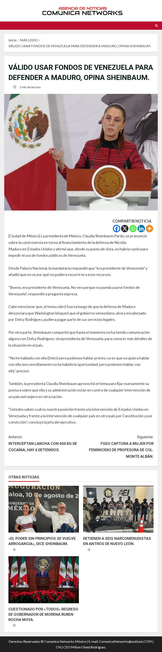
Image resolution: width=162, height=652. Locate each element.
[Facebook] (116, 228)
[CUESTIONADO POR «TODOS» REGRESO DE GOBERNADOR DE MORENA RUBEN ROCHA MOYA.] (43, 579)
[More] (149, 228)
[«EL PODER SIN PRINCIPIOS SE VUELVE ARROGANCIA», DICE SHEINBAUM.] (43, 509)
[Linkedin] (141, 228)
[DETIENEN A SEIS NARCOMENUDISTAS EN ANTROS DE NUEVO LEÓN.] (118, 509)
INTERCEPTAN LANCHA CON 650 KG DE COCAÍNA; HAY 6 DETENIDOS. (42, 443)
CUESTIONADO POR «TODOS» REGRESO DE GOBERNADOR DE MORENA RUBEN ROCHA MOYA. (43, 614)
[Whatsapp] (133, 228)
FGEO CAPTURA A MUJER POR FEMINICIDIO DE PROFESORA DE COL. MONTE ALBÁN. (121, 447)
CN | (59, 647)
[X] (124, 228)
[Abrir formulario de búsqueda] (156, 26)
